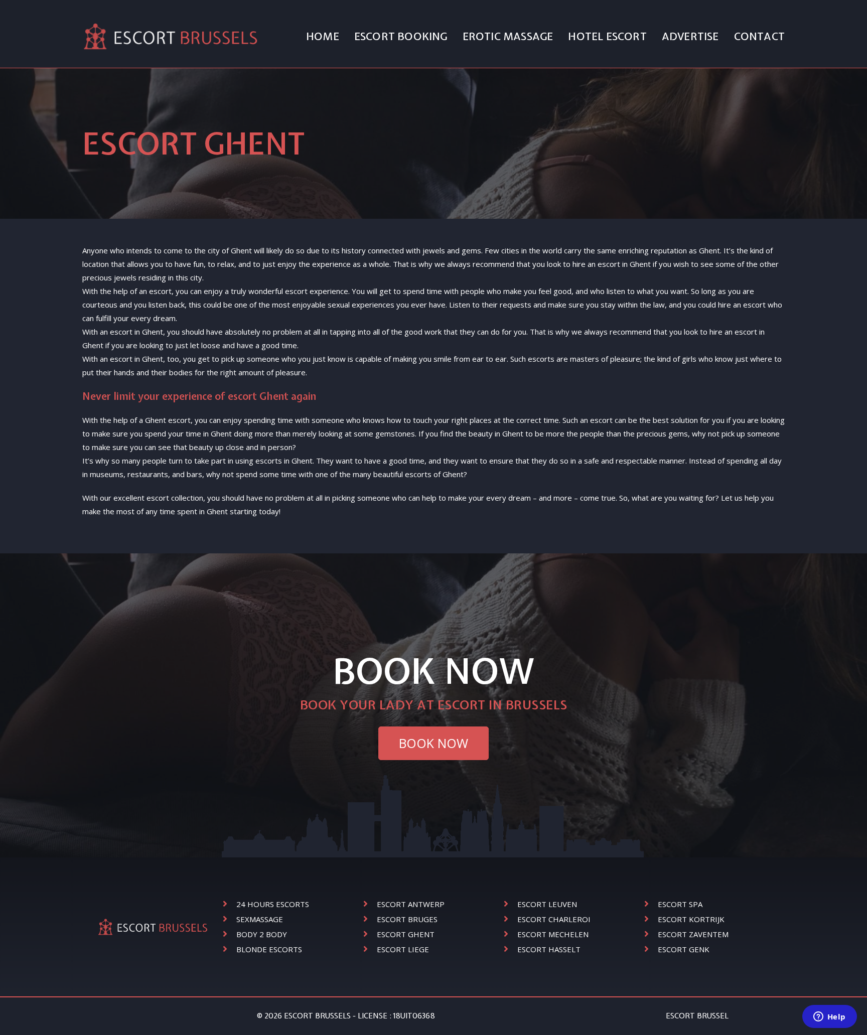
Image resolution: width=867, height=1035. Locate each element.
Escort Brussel (697, 1016)
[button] (433, 743)
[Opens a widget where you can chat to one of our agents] (829, 1017)
